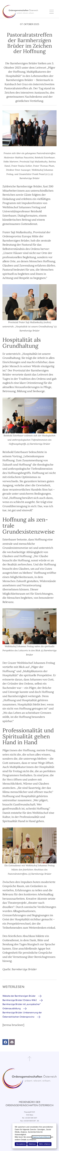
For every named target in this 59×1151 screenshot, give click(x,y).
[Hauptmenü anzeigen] (52, 11)
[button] (5, 1042)
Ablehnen (32, 1144)
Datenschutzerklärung (41, 1137)
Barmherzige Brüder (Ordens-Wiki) (19, 1000)
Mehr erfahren (44, 1144)
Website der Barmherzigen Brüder (19, 996)
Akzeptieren (21, 1144)
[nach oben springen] (29, 1058)
